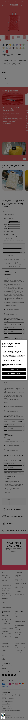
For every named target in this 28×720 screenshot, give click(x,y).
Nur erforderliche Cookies (14, 373)
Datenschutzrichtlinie (7, 364)
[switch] (3, 718)
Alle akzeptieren (14, 369)
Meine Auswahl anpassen (14, 377)
